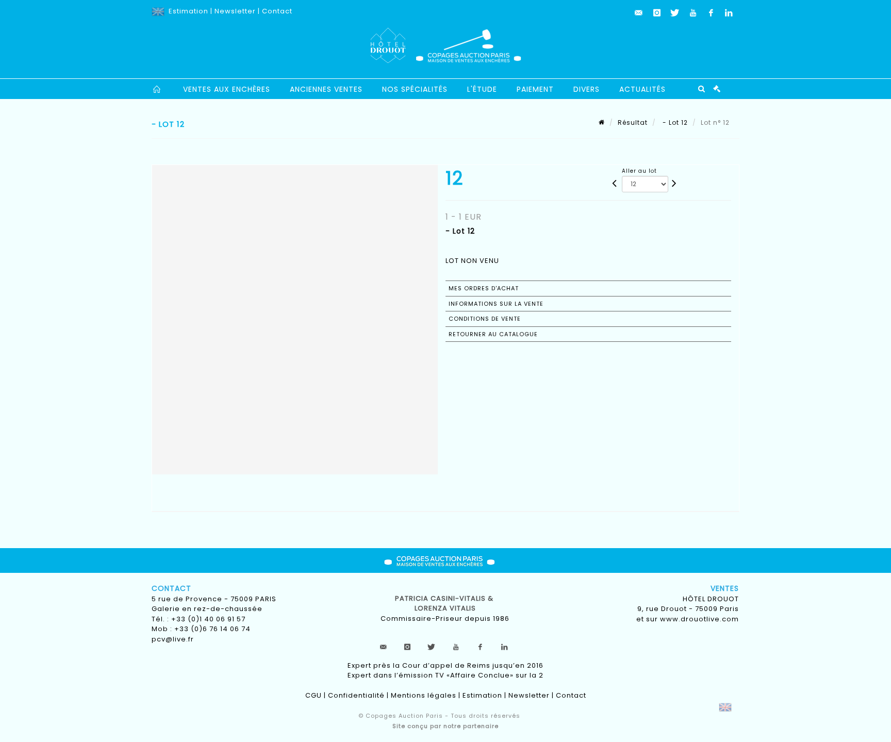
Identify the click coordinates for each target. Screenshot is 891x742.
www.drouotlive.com (699, 619)
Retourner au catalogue (493, 334)
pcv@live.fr (173, 639)
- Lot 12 (674, 122)
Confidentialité (356, 695)
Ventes (725, 588)
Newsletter (235, 11)
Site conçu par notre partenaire (445, 726)
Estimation (188, 11)
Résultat (633, 122)
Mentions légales (423, 695)
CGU (313, 695)
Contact (277, 11)
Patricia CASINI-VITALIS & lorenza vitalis (445, 603)
